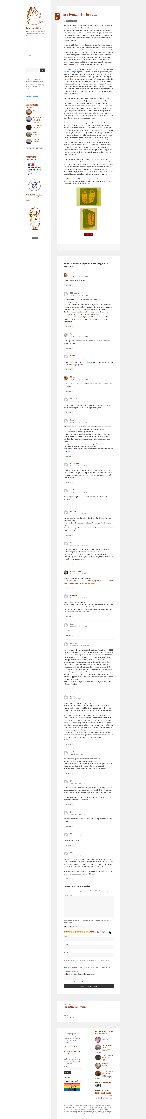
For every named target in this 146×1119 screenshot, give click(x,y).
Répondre (68, 286)
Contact (28, 200)
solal (72, 490)
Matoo (72, 377)
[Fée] (98, 1040)
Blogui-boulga (71, 21)
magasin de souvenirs (71, 79)
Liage (28, 59)
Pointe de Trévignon (36, 140)
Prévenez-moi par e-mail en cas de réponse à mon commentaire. (88, 967)
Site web (66, 952)
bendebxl (73, 511)
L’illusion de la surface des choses (107, 1057)
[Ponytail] (98, 1066)
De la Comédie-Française (38, 126)
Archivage (29, 54)
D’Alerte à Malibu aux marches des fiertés (107, 1048)
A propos (28, 50)
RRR (34, 110)
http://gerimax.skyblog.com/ (73, 365)
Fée (103, 1038)
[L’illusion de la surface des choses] (98, 1057)
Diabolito (73, 595)
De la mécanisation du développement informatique (108, 1074)
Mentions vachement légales (34, 197)
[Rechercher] (42, 70)
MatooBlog (34, 28)
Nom (66, 936)
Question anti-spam (71, 971)
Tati (71, 334)
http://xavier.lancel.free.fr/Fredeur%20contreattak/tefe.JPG (83, 314)
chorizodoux (75, 463)
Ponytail (105, 1064)
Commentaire (69, 895)
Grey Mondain (75, 571)
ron (71, 274)
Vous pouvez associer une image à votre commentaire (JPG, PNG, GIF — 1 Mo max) (88, 921)
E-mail (66, 944)
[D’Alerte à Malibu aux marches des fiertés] (98, 1047)
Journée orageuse (36, 133)
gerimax (73, 355)
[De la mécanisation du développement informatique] (98, 1073)
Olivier (73, 696)
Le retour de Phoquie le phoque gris (37, 119)
